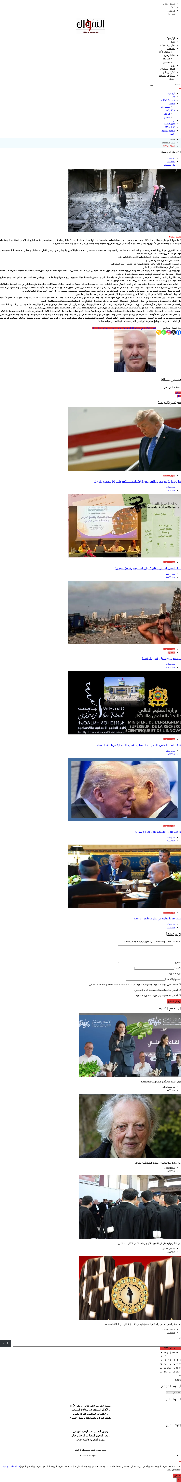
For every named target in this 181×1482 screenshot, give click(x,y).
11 (177, 1364)
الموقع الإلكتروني (173, 979)
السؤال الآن (170, 574)
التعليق (177, 962)
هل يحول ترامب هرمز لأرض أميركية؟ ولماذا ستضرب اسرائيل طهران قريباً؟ (137, 481)
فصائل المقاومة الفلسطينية (124, 328)
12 (174, 1364)
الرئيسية (171, 38)
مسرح (166, 62)
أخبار (173, 41)
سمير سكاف (170, 487)
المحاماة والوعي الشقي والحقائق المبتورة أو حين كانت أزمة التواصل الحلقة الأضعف (143, 1324)
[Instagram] (168, 332)
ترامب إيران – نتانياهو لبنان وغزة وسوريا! (158, 831)
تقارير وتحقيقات (167, 45)
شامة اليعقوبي (169, 1168)
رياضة (172, 78)
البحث (178, 1338)
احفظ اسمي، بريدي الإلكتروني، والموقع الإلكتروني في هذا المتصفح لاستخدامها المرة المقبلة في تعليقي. (133, 984)
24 (179, 1372)
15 (165, 1364)
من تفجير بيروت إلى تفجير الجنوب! (161, 658)
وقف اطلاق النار (99, 328)
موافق (177, 1475)
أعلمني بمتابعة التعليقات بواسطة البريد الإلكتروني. (156, 990)
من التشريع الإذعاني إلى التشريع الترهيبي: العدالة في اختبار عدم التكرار (149, 1243)
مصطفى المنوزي (168, 1248)
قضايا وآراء (164, 51)
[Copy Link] (158, 332)
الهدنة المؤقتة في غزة (146, 328)
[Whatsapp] (163, 332)
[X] (173, 332)
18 (177, 1368)
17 (180, 1368)
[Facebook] (178, 332)
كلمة (173, 7)
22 (165, 1368)
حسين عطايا (170, 158)
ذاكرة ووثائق (168, 72)
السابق (178, 393)
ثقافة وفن (169, 55)
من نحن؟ (171, 10)
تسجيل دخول (169, 4)
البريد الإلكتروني (173, 973)
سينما (166, 58)
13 (170, 1364)
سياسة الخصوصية (88, 1455)
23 (161, 1368)
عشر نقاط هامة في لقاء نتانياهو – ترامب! (157, 918)
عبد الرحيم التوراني (168, 1087)
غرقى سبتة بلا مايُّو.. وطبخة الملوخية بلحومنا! (161, 1081)
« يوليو (178, 1379)
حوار (173, 65)
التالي (179, 396)
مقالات (171, 48)
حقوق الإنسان (167, 68)
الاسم (177, 968)
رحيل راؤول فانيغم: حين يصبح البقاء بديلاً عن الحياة (158, 1162)
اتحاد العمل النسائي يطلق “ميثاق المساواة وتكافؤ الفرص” (148, 568)
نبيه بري (109, 328)
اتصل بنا (171, 14)
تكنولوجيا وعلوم (167, 75)
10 (180, 1364)
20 (170, 1368)
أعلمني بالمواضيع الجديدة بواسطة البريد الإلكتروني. (156, 995)
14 (168, 1364)
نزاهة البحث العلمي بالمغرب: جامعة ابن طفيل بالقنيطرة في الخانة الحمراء (139, 744)
